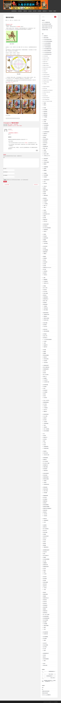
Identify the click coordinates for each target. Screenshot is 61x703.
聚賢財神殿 (45, 512)
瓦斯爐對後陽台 (46, 446)
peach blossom (45, 95)
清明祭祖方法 (45, 437)
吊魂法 (45, 425)
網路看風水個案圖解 (46, 506)
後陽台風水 (45, 295)
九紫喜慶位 (45, 306)
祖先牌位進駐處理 (46, 473)
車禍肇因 (44, 557)
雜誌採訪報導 (45, 607)
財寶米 (44, 553)
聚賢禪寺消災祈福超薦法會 (47, 508)
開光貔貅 (44, 580)
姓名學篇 (44, 248)
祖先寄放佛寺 (45, 468)
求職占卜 (45, 207)
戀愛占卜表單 (45, 300)
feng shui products (46, 78)
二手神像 (44, 121)
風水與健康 (45, 638)
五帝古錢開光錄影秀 (46, 131)
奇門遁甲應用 (45, 241)
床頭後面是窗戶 (46, 520)
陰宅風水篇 (45, 601)
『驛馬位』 (26, 142)
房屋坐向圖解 (45, 322)
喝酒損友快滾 (45, 219)
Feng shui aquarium (46, 74)
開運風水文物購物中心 (14, 132)
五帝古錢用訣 (46, 127)
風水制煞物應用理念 (46, 618)
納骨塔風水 (45, 502)
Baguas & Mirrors (46, 65)
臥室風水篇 (45, 518)
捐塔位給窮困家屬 (46, 331)
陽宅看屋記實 (45, 605)
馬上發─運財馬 (14, 118)
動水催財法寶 (46, 633)
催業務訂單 (7, 118)
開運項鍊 (45, 170)
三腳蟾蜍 (44, 103)
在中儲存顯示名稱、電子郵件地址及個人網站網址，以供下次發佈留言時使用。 (16, 179)
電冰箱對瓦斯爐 (46, 448)
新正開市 (44, 370)
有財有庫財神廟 (45, 384)
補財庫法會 (45, 526)
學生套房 (44, 260)
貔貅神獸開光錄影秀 (46, 549)
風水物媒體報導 (45, 636)
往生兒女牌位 (45, 291)
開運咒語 (44, 592)
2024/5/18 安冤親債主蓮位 (46, 22)
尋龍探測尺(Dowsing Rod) (47, 267)
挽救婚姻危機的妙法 (52, 671)
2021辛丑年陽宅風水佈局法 (47, 52)
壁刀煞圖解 (45, 623)
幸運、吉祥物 (45, 287)
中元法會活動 (45, 109)
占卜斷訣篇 (45, 201)
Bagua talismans (45, 63)
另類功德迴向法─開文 (46, 213)
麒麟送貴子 (45, 411)
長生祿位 (44, 568)
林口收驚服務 (45, 392)
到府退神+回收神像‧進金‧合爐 (47, 27)
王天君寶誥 (45, 116)
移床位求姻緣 (46, 309)
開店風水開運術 (45, 582)
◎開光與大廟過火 (46, 37)
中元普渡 (44, 107)
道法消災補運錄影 (46, 430)
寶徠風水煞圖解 (46, 625)
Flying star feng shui (46, 86)
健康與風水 (45, 144)
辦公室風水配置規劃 (46, 559)
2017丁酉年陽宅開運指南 (47, 46)
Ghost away (45, 88)
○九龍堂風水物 (45, 35)
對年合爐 (44, 269)
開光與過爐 (45, 578)
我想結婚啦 (45, 302)
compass (44, 70)
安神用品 (45, 482)
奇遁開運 (44, 239)
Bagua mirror (45, 61)
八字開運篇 (45, 173)
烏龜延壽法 (45, 451)
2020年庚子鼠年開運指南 (47, 50)
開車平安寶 (45, 584)
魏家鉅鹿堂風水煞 (46, 653)
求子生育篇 (45, 404)
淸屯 (44, 433)
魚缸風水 (44, 655)
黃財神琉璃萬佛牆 (46, 658)
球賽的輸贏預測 (45, 457)
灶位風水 (44, 444)
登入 (42, 689)
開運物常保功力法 (46, 597)
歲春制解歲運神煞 (46, 402)
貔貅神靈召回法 (46, 547)
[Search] (55, 17)
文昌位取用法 (46, 362)
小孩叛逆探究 (45, 271)
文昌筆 (45, 343)
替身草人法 (45, 376)
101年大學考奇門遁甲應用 (48, 339)
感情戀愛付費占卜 (46, 298)
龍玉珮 (44, 663)
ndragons (12, 20)
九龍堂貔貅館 (45, 115)
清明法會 (44, 435)
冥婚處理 (44, 191)
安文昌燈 (44, 265)
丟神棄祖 (45, 480)
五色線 (45, 589)
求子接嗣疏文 (46, 407)
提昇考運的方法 (47, 681)
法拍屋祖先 (45, 417)
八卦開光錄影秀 (45, 158)
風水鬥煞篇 (45, 646)
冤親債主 (44, 188)
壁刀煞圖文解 (45, 225)
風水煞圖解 (45, 621)
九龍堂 (9, 132)
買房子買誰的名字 (46, 555)
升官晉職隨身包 (45, 200)
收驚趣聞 (44, 353)
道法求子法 (45, 409)
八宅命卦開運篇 (45, 175)
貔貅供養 (44, 543)
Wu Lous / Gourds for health (47, 101)
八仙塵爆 (44, 150)
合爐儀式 (44, 215)
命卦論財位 (45, 176)
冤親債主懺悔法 (45, 189)
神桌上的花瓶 (46, 490)
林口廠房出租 (45, 390)
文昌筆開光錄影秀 (46, 365)
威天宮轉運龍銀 (45, 249)
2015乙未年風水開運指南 (47, 43)
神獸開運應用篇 (45, 495)
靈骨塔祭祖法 (45, 612)
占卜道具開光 (46, 203)
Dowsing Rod (45, 72)
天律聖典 (44, 234)
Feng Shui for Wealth (46, 76)
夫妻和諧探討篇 (45, 237)
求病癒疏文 (45, 427)
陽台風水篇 (45, 603)
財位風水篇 (45, 551)
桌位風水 (44, 395)
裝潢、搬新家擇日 (46, 528)
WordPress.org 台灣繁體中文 (46, 694)
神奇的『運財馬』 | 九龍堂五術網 (13, 124)
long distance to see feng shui (47, 90)
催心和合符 (45, 326)
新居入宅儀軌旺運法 (46, 367)
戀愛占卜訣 (45, 205)
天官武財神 (45, 515)
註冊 (42, 687)
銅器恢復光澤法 (45, 564)
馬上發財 (19, 20)
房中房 (45, 522)
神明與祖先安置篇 (46, 478)
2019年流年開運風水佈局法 (47, 48)
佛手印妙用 (45, 221)
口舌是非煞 (45, 212)
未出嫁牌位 (45, 386)
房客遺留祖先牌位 (46, 484)
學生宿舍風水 (45, 261)
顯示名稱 (5, 168)
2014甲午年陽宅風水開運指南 (47, 41)
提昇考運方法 (45, 337)
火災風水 (44, 442)
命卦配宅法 (45, 274)
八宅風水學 (45, 186)
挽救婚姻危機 (46, 229)
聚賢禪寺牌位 (45, 510)
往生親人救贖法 (45, 293)
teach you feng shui (46, 97)
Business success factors (47, 67)
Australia (45, 83)
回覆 (36, 150)
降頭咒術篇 (45, 599)
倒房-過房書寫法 (45, 139)
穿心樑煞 (45, 573)
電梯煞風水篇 (45, 610)
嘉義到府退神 (46, 195)
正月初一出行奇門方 (46, 400)
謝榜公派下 (45, 537)
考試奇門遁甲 (46, 243)
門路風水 (44, 570)
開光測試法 (45, 576)
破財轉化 (45, 168)
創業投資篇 (45, 198)
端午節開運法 (45, 499)
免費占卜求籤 (45, 148)
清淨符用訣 (45, 439)
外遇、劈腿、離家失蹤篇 (47, 227)
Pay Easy (44, 93)
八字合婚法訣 (45, 160)
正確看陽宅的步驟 (46, 314)
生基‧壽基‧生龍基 (46, 463)
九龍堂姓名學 (45, 113)
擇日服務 (44, 349)
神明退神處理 (45, 487)
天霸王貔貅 (45, 236)
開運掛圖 (44, 596)
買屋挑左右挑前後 (46, 318)
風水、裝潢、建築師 (46, 614)
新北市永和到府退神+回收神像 (46, 24)
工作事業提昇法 (45, 281)
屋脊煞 (45, 627)
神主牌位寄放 (45, 475)
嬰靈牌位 (45, 253)
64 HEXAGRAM (45, 56)
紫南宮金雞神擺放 (46, 504)
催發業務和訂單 (45, 146)
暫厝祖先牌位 (46, 470)
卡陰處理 (44, 210)
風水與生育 (45, 643)
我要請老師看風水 (46, 312)
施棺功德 (44, 372)
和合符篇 (44, 217)
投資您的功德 (45, 329)
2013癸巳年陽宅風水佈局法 (47, 39)
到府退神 (44, 193)
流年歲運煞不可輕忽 (45, 29)
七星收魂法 (45, 421)
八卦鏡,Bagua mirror (47, 155)
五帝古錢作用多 (45, 123)
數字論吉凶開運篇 (46, 355)
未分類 (44, 388)
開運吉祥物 (45, 585)
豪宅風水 (44, 541)
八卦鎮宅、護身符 (46, 153)
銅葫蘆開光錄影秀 (46, 566)
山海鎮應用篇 (45, 279)
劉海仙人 (45, 104)
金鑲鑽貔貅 (45, 562)
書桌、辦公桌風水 (46, 374)
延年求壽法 (45, 183)
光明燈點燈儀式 (46, 423)
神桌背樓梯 (45, 492)
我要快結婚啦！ (45, 304)
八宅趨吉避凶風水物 (46, 179)
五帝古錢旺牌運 (46, 125)
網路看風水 (45, 316)
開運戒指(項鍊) (45, 594)
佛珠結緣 (44, 137)
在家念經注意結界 (46, 224)
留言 (4, 157)
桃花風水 (44, 393)
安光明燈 (44, 263)
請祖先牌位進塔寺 (46, 536)
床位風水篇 (45, 289)
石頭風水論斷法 (45, 466)
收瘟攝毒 (44, 351)
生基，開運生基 (45, 461)
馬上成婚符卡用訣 (46, 381)
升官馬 (11, 118)
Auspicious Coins (45, 59)
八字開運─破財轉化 (46, 162)
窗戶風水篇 (45, 497)
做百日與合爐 (45, 142)
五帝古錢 (45, 587)
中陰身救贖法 (45, 111)
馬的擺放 (18, 118)
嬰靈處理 (44, 256)
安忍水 (45, 181)
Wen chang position (46, 99)
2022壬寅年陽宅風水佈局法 (47, 54)
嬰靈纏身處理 (45, 251)
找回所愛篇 (45, 324)
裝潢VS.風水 (45, 530)
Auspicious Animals (46, 57)
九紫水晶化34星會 (46, 454)
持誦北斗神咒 (45, 335)
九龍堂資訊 (45, 119)
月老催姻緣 (45, 378)
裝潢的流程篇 (45, 532)
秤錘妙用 (45, 231)
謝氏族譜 (44, 539)
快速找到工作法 (46, 283)
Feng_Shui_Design (46, 81)
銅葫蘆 (45, 640)
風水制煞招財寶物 (46, 616)
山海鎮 (44, 277)
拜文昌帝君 (45, 360)
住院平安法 (45, 135)
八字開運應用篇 (45, 166)
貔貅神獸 (44, 545)
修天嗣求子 (45, 405)
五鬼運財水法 (45, 133)
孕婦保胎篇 (45, 258)
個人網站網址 (5, 175)
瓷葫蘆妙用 (45, 459)
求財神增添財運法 (46, 414)
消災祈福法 (45, 419)
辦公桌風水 (45, 397)
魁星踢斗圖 (45, 346)
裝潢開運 (44, 534)
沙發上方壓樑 (45, 416)
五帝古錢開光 (46, 128)
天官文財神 (45, 513)
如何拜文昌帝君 (46, 358)
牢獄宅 (45, 629)
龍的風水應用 (45, 665)
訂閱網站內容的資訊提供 (45, 691)
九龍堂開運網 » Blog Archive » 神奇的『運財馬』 (15, 125)
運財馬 (16, 20)
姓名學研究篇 (45, 246)
